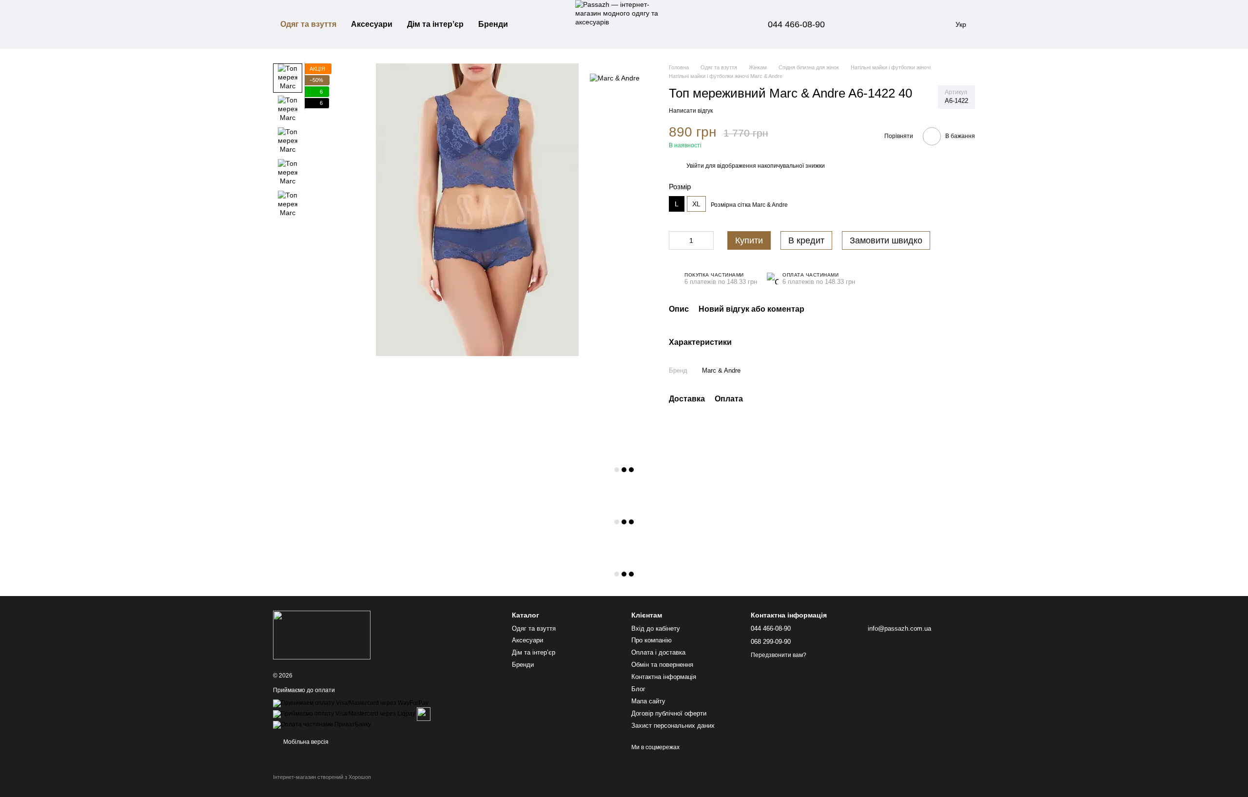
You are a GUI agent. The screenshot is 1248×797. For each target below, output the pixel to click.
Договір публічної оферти (668, 713)
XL (696, 204)
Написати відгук (691, 110)
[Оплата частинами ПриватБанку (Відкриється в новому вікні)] (322, 724)
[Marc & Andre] (614, 78)
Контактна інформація (663, 676)
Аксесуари (371, 24)
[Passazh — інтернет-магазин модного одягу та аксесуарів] (321, 635)
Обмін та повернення (662, 664)
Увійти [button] (695, 165)
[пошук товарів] (533, 24)
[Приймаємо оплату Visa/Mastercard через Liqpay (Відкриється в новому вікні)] (344, 713)
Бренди (493, 24)
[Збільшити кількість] (706, 240)
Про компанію (651, 640)
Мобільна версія (305, 741)
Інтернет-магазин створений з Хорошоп (322, 777)
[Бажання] (887, 24)
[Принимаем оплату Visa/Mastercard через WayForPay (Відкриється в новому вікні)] (351, 702)
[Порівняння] (862, 24)
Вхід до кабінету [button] (655, 628)
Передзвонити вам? (778, 655)
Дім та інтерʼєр (435, 24)
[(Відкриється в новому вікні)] (423, 713)
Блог (638, 689)
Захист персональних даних (673, 725)
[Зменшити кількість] (676, 240)
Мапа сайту (648, 701)
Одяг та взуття (308, 24)
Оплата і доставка (658, 652)
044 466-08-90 (796, 24)
